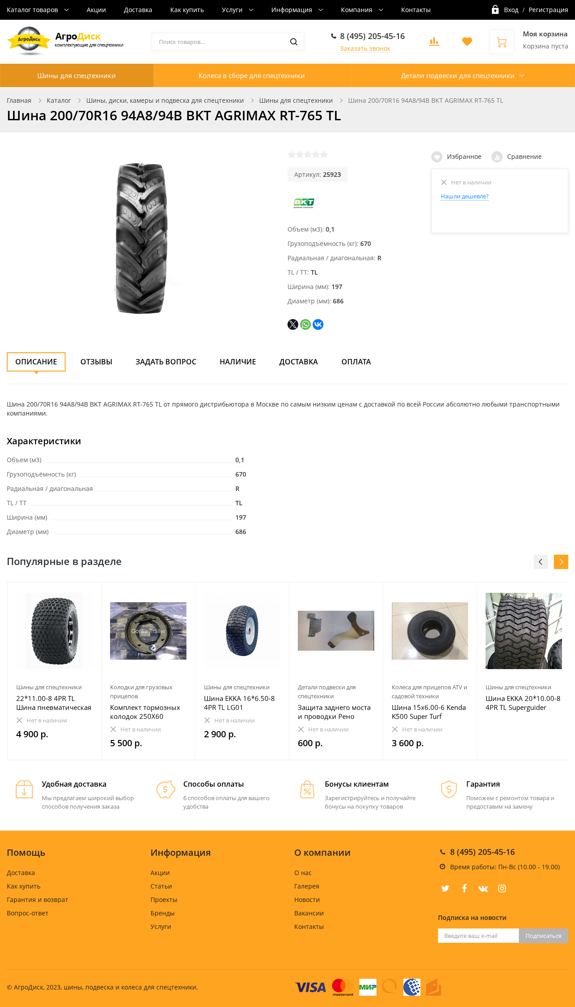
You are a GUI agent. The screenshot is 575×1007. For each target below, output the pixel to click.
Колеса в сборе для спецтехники (252, 75)
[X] (293, 324)
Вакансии (309, 913)
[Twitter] (445, 888)
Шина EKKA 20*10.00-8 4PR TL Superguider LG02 (523, 703)
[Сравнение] (89, 594)
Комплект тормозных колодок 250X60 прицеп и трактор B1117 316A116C (145, 712)
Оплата (356, 362)
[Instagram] (502, 888)
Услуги (233, 9)
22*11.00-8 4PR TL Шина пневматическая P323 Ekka (53, 703)
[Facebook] (464, 888)
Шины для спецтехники (76, 75)
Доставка (138, 9)
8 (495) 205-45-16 (372, 36)
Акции (96, 9)
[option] (55, 671)
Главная (19, 100)
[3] (308, 154)
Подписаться (544, 936)
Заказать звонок (365, 48)
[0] (434, 44)
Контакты (416, 9)
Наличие (238, 362)
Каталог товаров (33, 9)
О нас (303, 872)
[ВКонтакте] (318, 324)
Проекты (163, 899)
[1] (292, 154)
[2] (300, 154)
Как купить (187, 9)
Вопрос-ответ (28, 913)
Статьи (161, 886)
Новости (307, 899)
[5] (324, 154)
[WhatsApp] (305, 324)
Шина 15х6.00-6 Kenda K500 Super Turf (429, 712)
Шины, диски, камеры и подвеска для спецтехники (165, 100)
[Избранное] (72, 594)
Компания (357, 9)
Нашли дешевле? (465, 196)
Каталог (59, 100)
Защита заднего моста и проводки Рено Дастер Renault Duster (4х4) (334, 712)
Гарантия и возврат (37, 899)
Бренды (162, 913)
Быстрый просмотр (54, 630)
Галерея (306, 886)
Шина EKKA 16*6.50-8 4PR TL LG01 (239, 703)
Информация (292, 9)
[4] (316, 154)
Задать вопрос (166, 362)
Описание (36, 362)
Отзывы (96, 362)
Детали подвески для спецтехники (458, 75)
